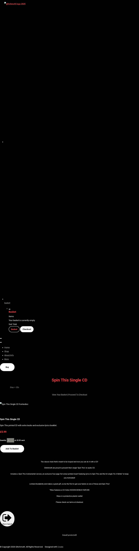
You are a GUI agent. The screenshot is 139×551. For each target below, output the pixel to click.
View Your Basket (59, 394)
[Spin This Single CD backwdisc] (22, 412)
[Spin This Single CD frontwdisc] (4, 412)
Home (7, 347)
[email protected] (69, 535)
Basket (14, 329)
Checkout (26, 329)
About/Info (9, 355)
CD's (17, 387)
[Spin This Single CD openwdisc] (13, 412)
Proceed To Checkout (77, 394)
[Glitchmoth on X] (71, 142)
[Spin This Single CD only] (32, 412)
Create (60, 547)
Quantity (3, 440)
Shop (6, 351)
